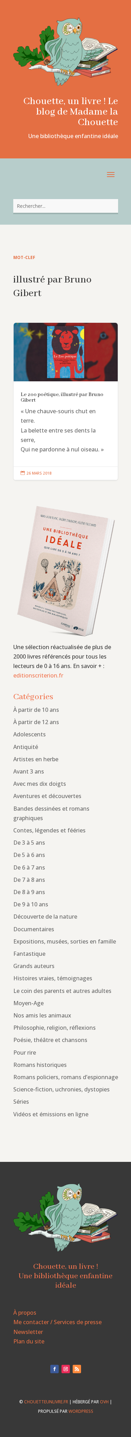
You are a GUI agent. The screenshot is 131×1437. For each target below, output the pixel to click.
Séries (21, 1101)
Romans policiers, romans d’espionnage (65, 1077)
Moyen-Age (28, 1003)
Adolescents (29, 734)
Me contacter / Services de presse (57, 1322)
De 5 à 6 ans (29, 855)
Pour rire (24, 1052)
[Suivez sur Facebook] (54, 1369)
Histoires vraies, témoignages (52, 978)
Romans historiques (40, 1065)
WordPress (80, 1411)
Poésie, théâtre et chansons (50, 1040)
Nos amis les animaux (42, 1015)
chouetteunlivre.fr (46, 1402)
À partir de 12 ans (36, 722)
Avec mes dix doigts (39, 784)
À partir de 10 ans (36, 710)
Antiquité (25, 747)
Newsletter (28, 1332)
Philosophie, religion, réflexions (54, 1027)
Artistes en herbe (35, 759)
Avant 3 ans (28, 771)
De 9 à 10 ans (30, 904)
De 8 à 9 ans (29, 892)
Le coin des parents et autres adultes (62, 991)
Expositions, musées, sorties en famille (64, 941)
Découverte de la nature (45, 916)
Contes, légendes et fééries (49, 830)
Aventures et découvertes (47, 796)
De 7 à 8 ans (29, 880)
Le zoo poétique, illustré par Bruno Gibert (66, 402)
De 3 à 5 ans (29, 842)
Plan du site (28, 1341)
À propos (24, 1312)
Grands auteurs (33, 966)
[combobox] (65, 206)
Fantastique (29, 954)
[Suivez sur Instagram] (65, 1369)
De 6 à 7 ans (29, 867)
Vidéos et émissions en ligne (50, 1114)
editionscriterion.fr (38, 675)
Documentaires (33, 929)
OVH (104, 1402)
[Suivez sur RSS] (77, 1369)
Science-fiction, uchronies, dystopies (61, 1089)
